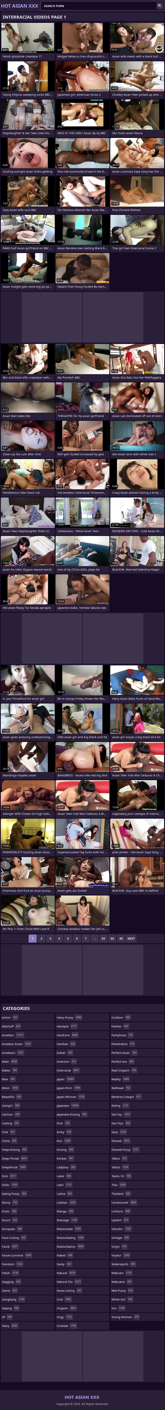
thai (118, 1185)
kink (63, 1123)
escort (9, 1220)
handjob (67, 1026)
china (9, 1141)
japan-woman (70, 1097)
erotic (9, 1211)
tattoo (119, 1167)
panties (119, 1026)
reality (120, 1079)
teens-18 (121, 1176)
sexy (118, 1132)
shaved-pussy (125, 1150)
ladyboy (66, 1167)
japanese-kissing (72, 1114)
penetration (122, 1044)
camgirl (10, 1105)
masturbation (70, 1246)
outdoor (120, 1017)
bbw (8, 1079)
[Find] (160, 5)
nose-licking (69, 1290)
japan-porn (68, 1088)
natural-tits (69, 1282)
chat (8, 1132)
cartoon (11, 1114)
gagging (11, 1282)
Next (131, 938)
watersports (123, 1264)
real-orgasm (123, 1070)
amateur (12, 1035)
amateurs (12, 1053)
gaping (10, 1308)
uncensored (123, 1202)
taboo (119, 1158)
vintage (120, 1238)
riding (119, 1105)
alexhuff (11, 1026)
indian (64, 1053)
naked (64, 1255)
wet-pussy (122, 1290)
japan (65, 1079)
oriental (66, 1326)
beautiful (11, 1097)
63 (103, 938)
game (9, 1290)
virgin (118, 1246)
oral (64, 1299)
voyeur (120, 1255)
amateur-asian (16, 1044)
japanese (67, 1105)
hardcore (67, 1035)
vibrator (121, 1229)
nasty (64, 1264)
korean (65, 1158)
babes (9, 1070)
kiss (63, 1141)
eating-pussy (14, 1194)
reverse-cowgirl (126, 1097)
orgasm (66, 1308)
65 (121, 938)
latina (64, 1194)
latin (64, 1185)
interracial (68, 1070)
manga (65, 1211)
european (12, 1229)
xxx (118, 1308)
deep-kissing (14, 1150)
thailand (120, 1194)
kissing (65, 1150)
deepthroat (14, 1167)
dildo (9, 1185)
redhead (120, 1088)
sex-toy (120, 1114)
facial (10, 1246)
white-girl (121, 1299)
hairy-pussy (69, 1017)
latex (64, 1176)
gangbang (13, 1299)
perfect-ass (122, 1061)
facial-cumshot (16, 1255)
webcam (121, 1273)
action (9, 1017)
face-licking (14, 1238)
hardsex (66, 1044)
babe (9, 1061)
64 (112, 938)
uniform (120, 1211)
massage (67, 1220)
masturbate (69, 1229)
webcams (121, 1282)
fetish (10, 1273)
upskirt (119, 1220)
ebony (9, 1202)
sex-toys (120, 1123)
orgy (64, 1317)
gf (7, 1317)
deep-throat (14, 1158)
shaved (120, 1141)
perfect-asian (123, 1053)
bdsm (10, 1088)
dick (9, 1176)
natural (66, 1273)
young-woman (125, 1317)
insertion (66, 1061)
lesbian (66, 1202)
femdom (12, 1264)
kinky (64, 1132)
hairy (9, 1326)
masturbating (70, 1238)
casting (10, 1123)
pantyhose (122, 1035)
